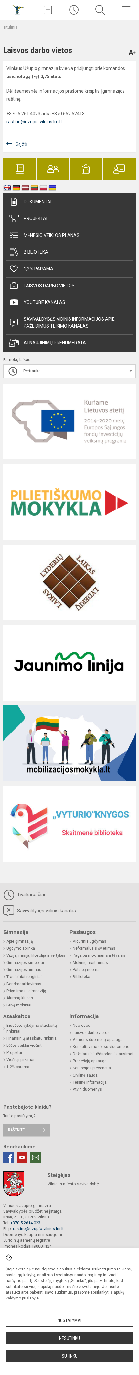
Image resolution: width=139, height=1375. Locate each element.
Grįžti (21, 144)
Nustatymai (69, 1320)
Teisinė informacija (90, 1082)
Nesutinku (69, 1338)
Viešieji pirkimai (20, 1059)
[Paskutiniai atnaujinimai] (74, 10)
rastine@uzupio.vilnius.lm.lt (34, 121)
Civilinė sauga (85, 1075)
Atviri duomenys (87, 1089)
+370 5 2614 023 (25, 1222)
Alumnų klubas (19, 998)
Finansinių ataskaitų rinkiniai (32, 1038)
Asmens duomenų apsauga (98, 1039)
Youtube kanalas (44, 302)
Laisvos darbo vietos (49, 285)
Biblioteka (36, 252)
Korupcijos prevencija (92, 1068)
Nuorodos (81, 1025)
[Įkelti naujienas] (48, 10)
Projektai (35, 218)
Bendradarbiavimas (23, 984)
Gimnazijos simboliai (25, 962)
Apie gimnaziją (19, 941)
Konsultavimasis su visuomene (101, 1047)
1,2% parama (38, 268)
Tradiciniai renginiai (24, 977)
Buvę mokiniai (18, 1005)
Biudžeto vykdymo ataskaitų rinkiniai (31, 1028)
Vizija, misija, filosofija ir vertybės (35, 955)
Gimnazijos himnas (23, 969)
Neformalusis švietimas (94, 948)
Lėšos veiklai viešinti (24, 1045)
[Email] (35, 1157)
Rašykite (16, 1129)
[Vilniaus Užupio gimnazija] (17, 9)
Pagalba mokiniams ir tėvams (99, 955)
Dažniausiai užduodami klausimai (103, 1054)
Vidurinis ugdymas (89, 941)
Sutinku (70, 1356)
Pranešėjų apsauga (90, 1061)
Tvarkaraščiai (30, 894)
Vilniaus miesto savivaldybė (73, 1183)
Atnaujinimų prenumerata (55, 342)
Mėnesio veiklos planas (52, 235)
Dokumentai (37, 201)
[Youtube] (22, 1157)
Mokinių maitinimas (90, 962)
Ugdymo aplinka (20, 948)
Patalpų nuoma (86, 969)
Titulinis (10, 27)
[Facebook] (8, 1157)
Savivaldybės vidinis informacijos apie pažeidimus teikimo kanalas (69, 323)
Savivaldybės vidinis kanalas (46, 911)
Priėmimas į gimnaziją (26, 991)
